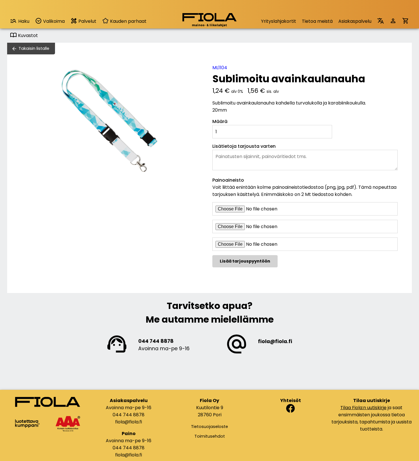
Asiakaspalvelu (354, 21)
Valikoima (53, 21)
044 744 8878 (156, 341)
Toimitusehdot (209, 436)
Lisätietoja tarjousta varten (244, 146)
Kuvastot (27, 35)
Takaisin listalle (34, 48)
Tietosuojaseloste (209, 426)
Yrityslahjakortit (278, 21)
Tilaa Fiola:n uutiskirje (363, 407)
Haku (23, 21)
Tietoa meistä (317, 21)
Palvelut (86, 21)
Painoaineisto (228, 180)
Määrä (219, 121)
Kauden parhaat (128, 21)
